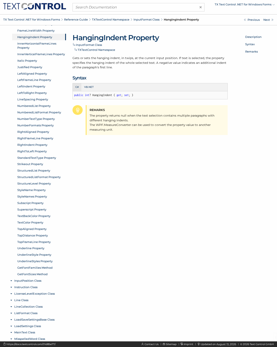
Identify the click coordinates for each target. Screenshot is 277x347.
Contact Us (152, 344)
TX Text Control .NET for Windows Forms (31, 19)
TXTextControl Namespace (110, 19)
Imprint (188, 344)
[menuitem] (237, 5)
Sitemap (171, 344)
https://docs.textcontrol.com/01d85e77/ (31, 344)
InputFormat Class (146, 19)
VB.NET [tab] (89, 86)
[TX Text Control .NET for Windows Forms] (34, 6)
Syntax (250, 44)
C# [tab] (77, 86)
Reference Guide (76, 19)
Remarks (251, 51)
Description (253, 37)
